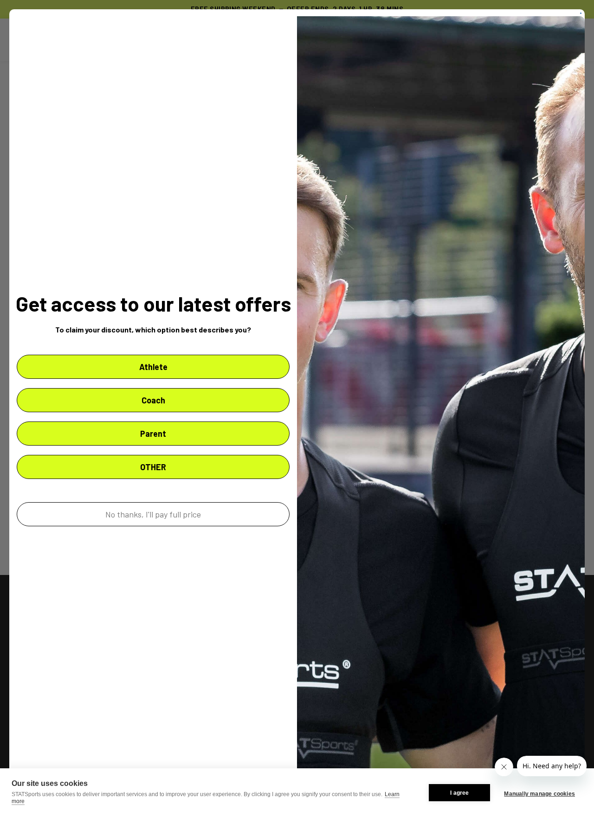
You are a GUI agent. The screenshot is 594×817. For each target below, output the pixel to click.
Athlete (153, 367)
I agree (459, 793)
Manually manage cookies (539, 794)
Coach (153, 400)
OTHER (153, 467)
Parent (153, 433)
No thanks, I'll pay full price (153, 514)
